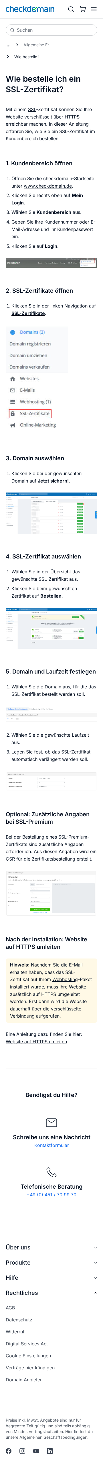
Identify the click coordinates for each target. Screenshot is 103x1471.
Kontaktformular (51, 1145)
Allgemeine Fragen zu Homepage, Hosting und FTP (40, 44)
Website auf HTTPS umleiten (36, 1041)
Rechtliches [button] (22, 1292)
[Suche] (71, 9)
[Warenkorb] (82, 9)
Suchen (25, 30)
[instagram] (22, 1451)
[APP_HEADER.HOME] (30, 9)
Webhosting (65, 979)
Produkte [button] (18, 1262)
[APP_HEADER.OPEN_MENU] (92, 9)
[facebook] (8, 1451)
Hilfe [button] (12, 1277)
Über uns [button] (18, 1247)
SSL (32, 109)
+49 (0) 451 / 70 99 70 (51, 1194)
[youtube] (36, 1451)
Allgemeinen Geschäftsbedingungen (53, 1437)
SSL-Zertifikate (28, 313)
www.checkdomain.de (48, 186)
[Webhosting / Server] (8, 45)
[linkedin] (50, 1451)
